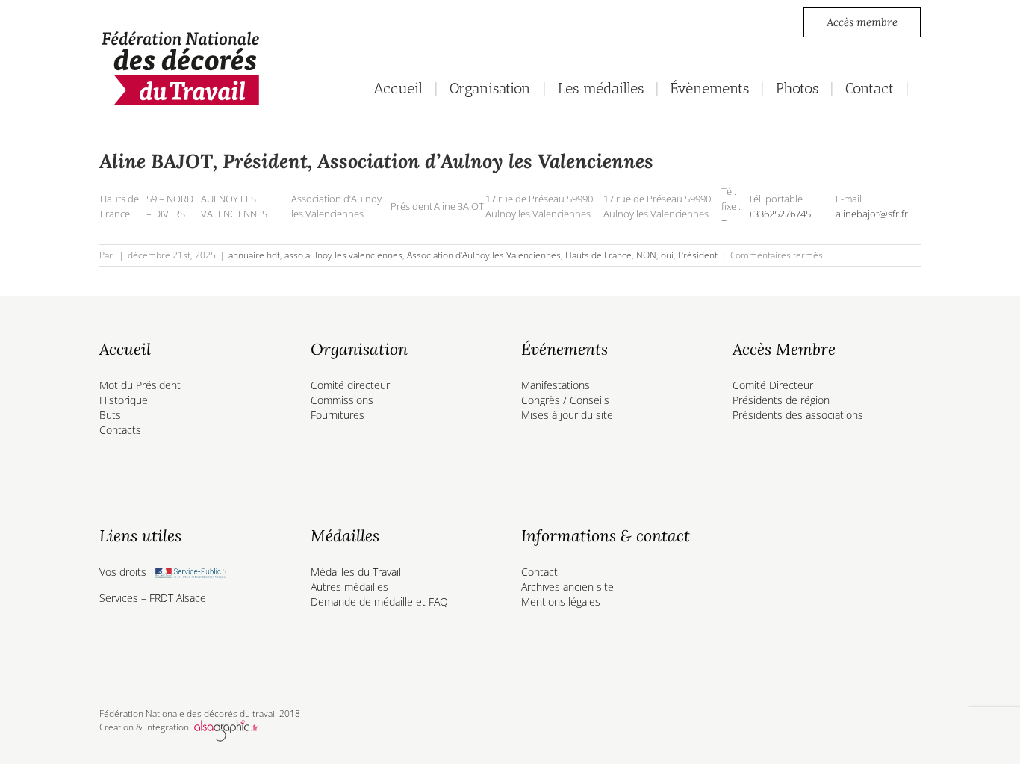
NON (646, 255)
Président (698, 255)
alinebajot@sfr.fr (872, 213)
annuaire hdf (254, 255)
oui (667, 255)
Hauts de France (598, 255)
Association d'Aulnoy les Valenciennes (484, 255)
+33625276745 (779, 213)
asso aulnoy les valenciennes (343, 255)
